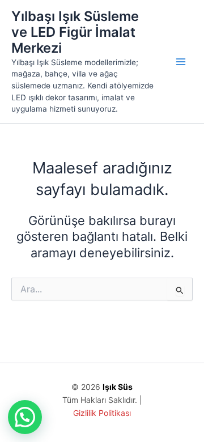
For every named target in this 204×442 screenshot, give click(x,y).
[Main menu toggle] (181, 62)
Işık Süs (118, 387)
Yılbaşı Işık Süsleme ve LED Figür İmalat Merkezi (75, 32)
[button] (25, 417)
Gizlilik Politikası (102, 413)
